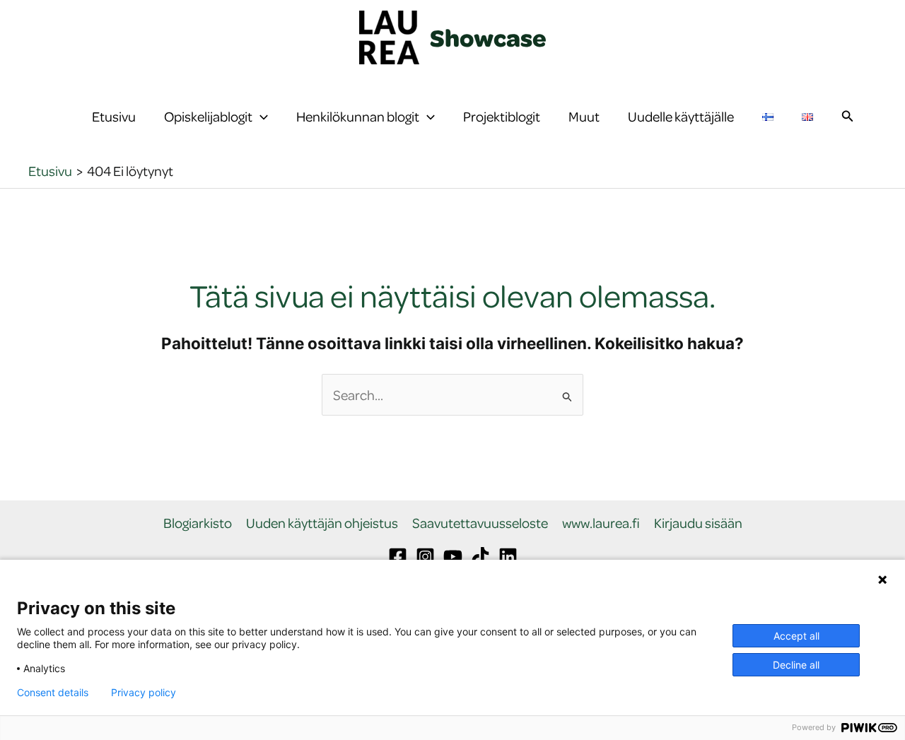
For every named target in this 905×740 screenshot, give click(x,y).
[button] (260, 116)
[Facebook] (397, 556)
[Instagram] (425, 556)
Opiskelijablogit (208, 116)
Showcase (488, 37)
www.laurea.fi (601, 523)
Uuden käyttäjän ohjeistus (322, 523)
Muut (584, 116)
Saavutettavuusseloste (480, 523)
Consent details (52, 692)
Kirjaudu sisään (698, 523)
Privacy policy (143, 692)
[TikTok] (480, 556)
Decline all (796, 665)
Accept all (796, 636)
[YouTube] (452, 556)
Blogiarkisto (197, 523)
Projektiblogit (501, 116)
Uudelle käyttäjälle (681, 116)
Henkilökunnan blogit (357, 116)
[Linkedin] (508, 556)
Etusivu (114, 116)
